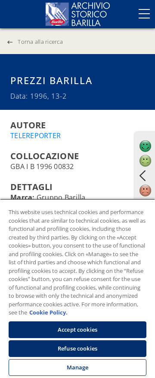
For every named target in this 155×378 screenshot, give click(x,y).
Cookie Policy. (48, 312)
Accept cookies (77, 329)
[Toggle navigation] (144, 13)
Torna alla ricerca (40, 41)
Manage (78, 367)
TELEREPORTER (35, 135)
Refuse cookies (77, 348)
